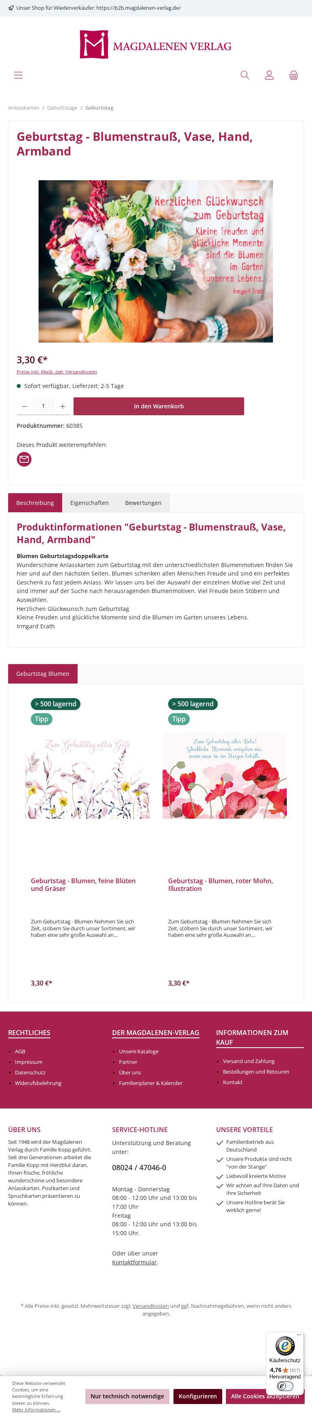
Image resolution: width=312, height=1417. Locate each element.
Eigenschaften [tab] (89, 503)
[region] (156, 261)
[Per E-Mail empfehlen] (24, 459)
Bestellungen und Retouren (256, 1071)
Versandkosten (150, 1306)
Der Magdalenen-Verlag (155, 1032)
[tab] (35, 503)
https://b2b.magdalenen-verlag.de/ (138, 7)
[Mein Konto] (269, 75)
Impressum (29, 1062)
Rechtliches (29, 1032)
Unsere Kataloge (138, 1051)
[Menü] (18, 75)
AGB (20, 1051)
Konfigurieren (198, 1396)
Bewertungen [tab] (143, 503)
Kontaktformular (134, 1262)
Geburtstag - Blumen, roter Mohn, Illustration (220, 885)
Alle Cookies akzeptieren (265, 1396)
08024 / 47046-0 (139, 1167)
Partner (128, 1062)
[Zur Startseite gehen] (156, 44)
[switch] (285, 1386)
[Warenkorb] (294, 75)
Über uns (130, 1072)
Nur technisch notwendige (127, 1396)
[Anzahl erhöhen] (63, 406)
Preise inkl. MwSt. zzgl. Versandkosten (57, 372)
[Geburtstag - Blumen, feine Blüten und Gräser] (87, 775)
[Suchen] (245, 75)
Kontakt (233, 1082)
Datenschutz (30, 1072)
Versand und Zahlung (249, 1061)
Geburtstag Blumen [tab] (42, 673)
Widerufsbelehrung (38, 1083)
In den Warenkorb (159, 406)
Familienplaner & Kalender (150, 1083)
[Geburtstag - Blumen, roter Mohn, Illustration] (224, 775)
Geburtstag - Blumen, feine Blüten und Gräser (83, 885)
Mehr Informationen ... (36, 1409)
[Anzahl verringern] (24, 406)
